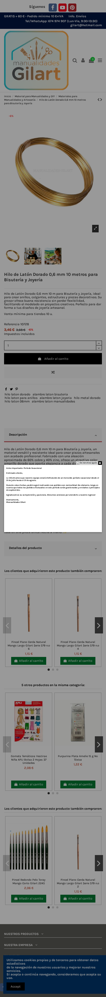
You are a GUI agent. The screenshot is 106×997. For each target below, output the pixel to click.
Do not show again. (88, 463)
